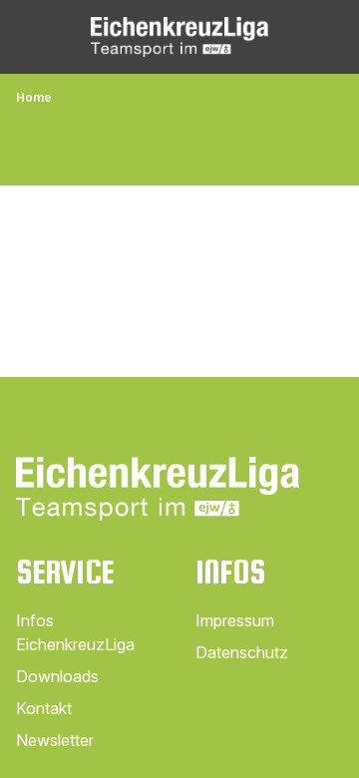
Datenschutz (241, 652)
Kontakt (44, 708)
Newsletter (55, 740)
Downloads (57, 676)
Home (34, 97)
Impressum (234, 620)
